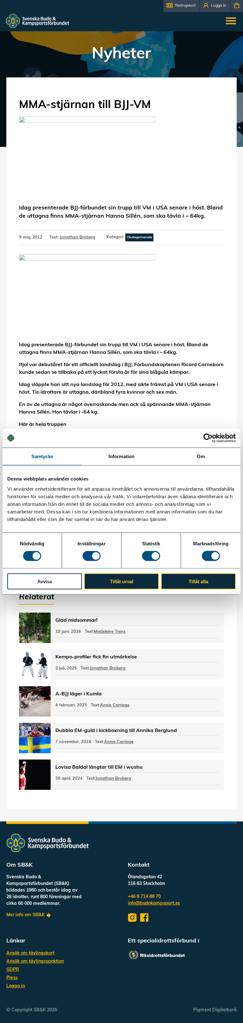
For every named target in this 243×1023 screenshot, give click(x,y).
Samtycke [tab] (42, 456)
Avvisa (44, 581)
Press (12, 978)
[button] (182, 6)
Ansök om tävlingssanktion (35, 961)
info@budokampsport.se (154, 903)
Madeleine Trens (109, 632)
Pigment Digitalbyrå (215, 1010)
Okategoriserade (139, 237)
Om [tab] (201, 456)
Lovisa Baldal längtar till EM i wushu (99, 767)
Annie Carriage (114, 705)
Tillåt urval (121, 581)
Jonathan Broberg (77, 237)
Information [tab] (121, 456)
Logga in (15, 986)
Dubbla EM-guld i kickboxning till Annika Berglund (116, 730)
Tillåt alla (198, 581)
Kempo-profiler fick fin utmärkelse (96, 657)
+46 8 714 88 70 (144, 896)
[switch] (92, 556)
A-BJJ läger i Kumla (78, 694)
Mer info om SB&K (25, 915)
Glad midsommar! (76, 620)
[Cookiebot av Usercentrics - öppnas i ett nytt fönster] (208, 438)
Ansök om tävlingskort (30, 953)
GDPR (12, 969)
